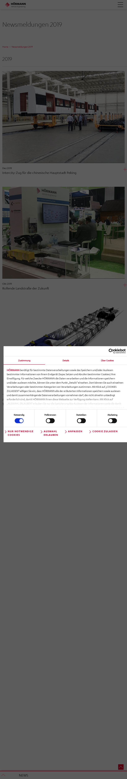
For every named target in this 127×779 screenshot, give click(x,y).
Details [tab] (66, 360)
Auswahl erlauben (51, 433)
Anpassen (75, 431)
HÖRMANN (13, 370)
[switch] (50, 420)
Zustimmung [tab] (24, 360)
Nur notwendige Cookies (20, 433)
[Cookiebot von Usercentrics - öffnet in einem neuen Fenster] (112, 351)
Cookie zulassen (105, 431)
